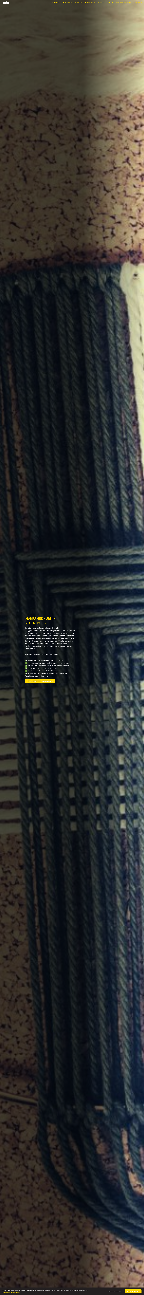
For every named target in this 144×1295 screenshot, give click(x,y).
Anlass (79, 2)
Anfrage (56, 2)
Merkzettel (91, 2)
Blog (111, 2)
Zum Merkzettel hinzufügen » (40, 681)
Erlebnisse (68, 2)
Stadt (102, 2)
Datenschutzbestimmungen (11, 1292)
